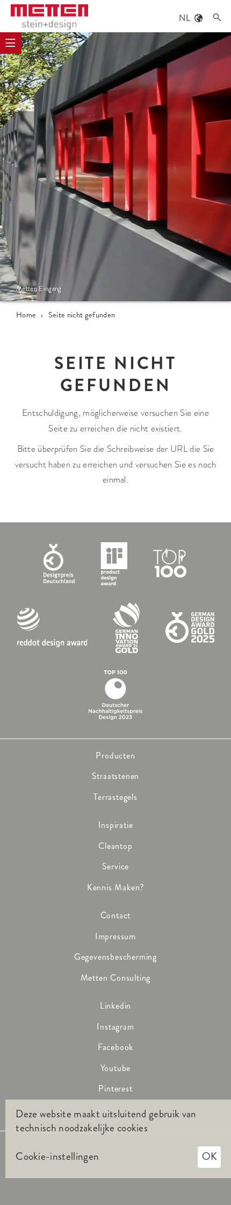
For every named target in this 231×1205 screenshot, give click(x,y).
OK (209, 1156)
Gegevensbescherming (115, 957)
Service (115, 866)
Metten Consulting (116, 978)
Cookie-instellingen (57, 1157)
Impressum (115, 936)
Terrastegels (115, 797)
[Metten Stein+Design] (49, 17)
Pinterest (115, 1088)
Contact (115, 915)
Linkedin (115, 1006)
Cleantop (115, 846)
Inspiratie (115, 825)
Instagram (115, 1026)
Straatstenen (116, 776)
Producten (115, 755)
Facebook (115, 1047)
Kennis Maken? (115, 887)
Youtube (115, 1068)
